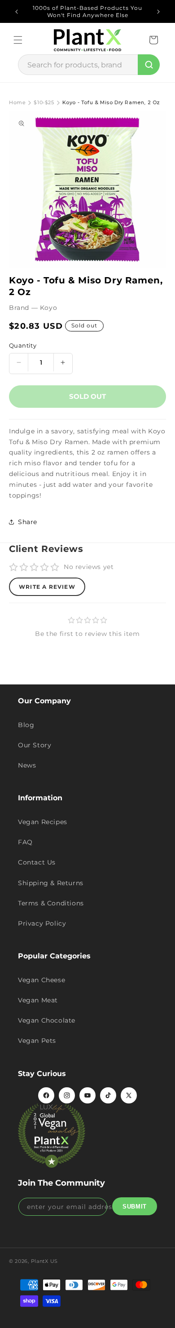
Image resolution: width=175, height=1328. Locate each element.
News (27, 765)
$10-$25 (44, 102)
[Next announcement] (158, 12)
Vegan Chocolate (46, 1020)
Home (17, 102)
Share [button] (27, 522)
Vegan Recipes (42, 822)
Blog (26, 725)
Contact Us (37, 862)
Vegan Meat (38, 1000)
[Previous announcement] (16, 12)
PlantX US (44, 1261)
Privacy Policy (42, 923)
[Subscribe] (134, 1206)
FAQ (25, 842)
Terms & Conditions (51, 903)
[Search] (149, 64)
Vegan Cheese (41, 980)
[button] (18, 40)
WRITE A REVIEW (47, 586)
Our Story (34, 745)
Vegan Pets (37, 1041)
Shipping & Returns (50, 883)
